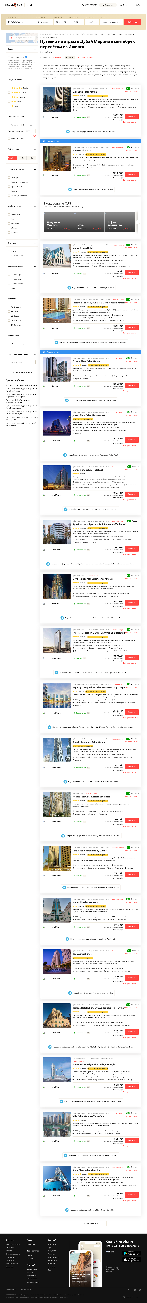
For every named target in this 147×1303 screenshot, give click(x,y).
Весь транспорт (53, 1257)
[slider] (34, 136)
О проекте (10, 1240)
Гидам (29, 1240)
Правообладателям (13, 1244)
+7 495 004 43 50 (25, 1290)
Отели (50, 1270)
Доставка (9, 1251)
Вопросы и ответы (33, 1282)
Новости (30, 1272)
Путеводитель (32, 1276)
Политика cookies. (62, 1297)
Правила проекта (12, 1264)
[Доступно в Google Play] (131, 1253)
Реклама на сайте (12, 1257)
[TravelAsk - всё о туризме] (12, 5)
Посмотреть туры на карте (23, 38)
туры (29, 5)
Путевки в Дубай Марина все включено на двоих (18, 401)
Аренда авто (52, 1251)
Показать (131, 116)
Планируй (31, 1265)
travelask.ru (43, 1295)
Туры (49, 1247)
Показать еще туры (91, 1223)
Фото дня (30, 1258)
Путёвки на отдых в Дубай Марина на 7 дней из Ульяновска (21, 407)
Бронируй (52, 1240)
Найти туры (132, 22)
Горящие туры (32, 1269)
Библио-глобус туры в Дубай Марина (21, 385)
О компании (10, 1247)
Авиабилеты (52, 1244)
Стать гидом (31, 1244)
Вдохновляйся (33, 1251)
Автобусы (51, 1264)
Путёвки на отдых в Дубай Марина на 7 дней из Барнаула (21, 412)
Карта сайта (10, 1260)
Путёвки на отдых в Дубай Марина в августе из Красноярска (21, 395)
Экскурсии (51, 1254)
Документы (10, 1267)
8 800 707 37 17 (11, 1290)
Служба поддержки (13, 1254)
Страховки (51, 1267)
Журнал (29, 1255)
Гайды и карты (32, 1279)
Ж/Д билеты (52, 1260)
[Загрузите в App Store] (131, 1259)
